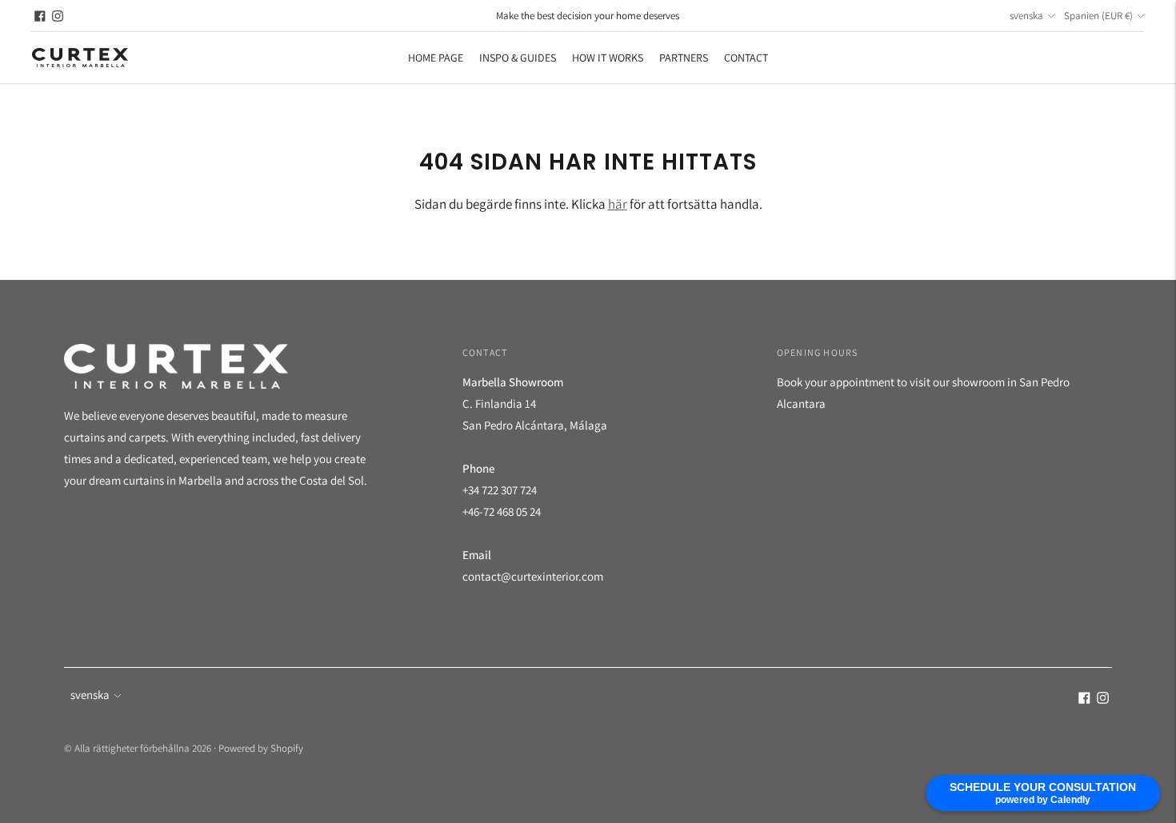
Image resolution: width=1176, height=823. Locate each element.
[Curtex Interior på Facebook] (40, 16)
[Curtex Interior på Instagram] (57, 16)
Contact (746, 57)
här (617, 204)
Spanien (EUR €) (1098, 15)
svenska (1026, 15)
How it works (607, 57)
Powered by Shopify (260, 748)
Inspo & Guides (517, 57)
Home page (435, 57)
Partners (683, 57)
